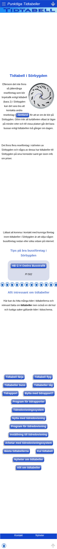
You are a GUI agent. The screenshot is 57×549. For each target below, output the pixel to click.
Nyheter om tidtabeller (28, 459)
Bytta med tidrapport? (39, 393)
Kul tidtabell (45, 451)
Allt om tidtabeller (28, 467)
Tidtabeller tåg (43, 385)
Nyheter (40, 535)
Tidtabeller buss (14, 385)
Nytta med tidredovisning (28, 418)
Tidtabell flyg (43, 376)
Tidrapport (10, 393)
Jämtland (22, 115)
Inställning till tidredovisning (28, 434)
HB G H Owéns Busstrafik (28, 265)
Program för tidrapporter (29, 401)
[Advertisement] (28, 41)
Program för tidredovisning (28, 426)
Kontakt (18, 535)
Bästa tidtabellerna (16, 451)
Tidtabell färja (14, 376)
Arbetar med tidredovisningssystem (28, 442)
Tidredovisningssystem (28, 409)
